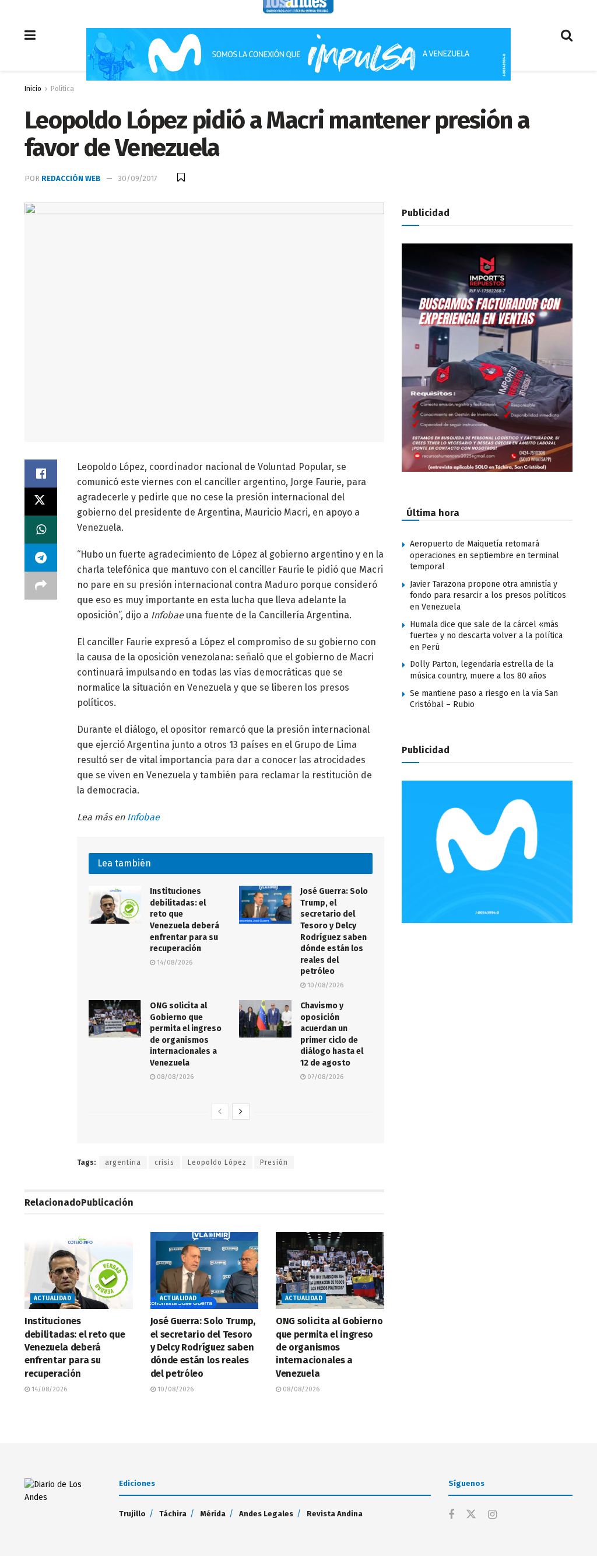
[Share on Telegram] (40, 558)
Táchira (173, 1513)
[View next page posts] (241, 1112)
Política (62, 89)
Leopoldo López (217, 1162)
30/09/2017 (137, 178)
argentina (123, 1162)
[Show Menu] (30, 35)
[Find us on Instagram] (492, 1515)
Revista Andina (335, 1513)
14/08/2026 (173, 962)
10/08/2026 (324, 985)
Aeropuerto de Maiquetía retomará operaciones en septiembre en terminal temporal (484, 555)
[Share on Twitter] (40, 502)
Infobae (143, 817)
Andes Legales (266, 1513)
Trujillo (132, 1513)
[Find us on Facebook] (451, 1515)
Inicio (32, 89)
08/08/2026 (174, 1077)
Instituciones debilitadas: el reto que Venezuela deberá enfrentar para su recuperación (74, 1347)
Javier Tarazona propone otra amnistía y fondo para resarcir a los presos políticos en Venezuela (488, 595)
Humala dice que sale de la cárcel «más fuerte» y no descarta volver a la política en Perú (486, 635)
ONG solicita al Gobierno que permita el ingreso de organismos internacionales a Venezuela (329, 1347)
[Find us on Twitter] (471, 1515)
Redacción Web (71, 178)
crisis (164, 1162)
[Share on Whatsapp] (40, 530)
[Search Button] (567, 35)
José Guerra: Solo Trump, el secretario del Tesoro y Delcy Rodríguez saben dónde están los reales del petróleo (202, 1347)
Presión (274, 1162)
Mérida (213, 1513)
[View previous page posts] (220, 1112)
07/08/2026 (324, 1077)
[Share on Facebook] (40, 474)
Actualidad (52, 1298)
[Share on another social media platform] (40, 586)
